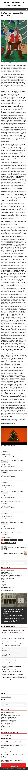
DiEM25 (3, 714)
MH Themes (22, 768)
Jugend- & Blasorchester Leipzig (8, 721)
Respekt (4, 542)
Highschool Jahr (4, 724)
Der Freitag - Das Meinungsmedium (9, 727)
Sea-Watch (3, 581)
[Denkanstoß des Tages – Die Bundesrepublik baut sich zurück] (14, 600)
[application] (14, 435)
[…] (15, 621)
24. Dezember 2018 (6, 18)
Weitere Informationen (19, 765)
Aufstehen (3, 729)
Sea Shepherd (4, 584)
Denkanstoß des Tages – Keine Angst (9, 751)
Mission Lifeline (4, 579)
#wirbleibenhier (4, 572)
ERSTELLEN (4, 451)
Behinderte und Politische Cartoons (9, 718)
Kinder (20, 540)
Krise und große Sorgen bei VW (9, 659)
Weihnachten (11, 542)
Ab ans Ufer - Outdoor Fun (7, 723)
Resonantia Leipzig (5, 726)
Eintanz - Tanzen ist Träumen (7, 570)
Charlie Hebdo (4, 586)
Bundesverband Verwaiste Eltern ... (8, 720)
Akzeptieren (14, 766)
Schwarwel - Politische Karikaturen (8, 717)
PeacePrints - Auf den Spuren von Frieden (10, 715)
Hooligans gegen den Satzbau (7, 578)
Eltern (6, 540)
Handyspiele (13, 540)
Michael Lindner (15, 18)
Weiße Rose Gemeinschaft (7, 589)
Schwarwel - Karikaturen (6, 573)
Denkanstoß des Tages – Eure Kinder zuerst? (11, 741)
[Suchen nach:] (14, 563)
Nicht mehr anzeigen (7, 454)
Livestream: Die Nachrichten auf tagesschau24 (12, 682)
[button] (26, 9)
